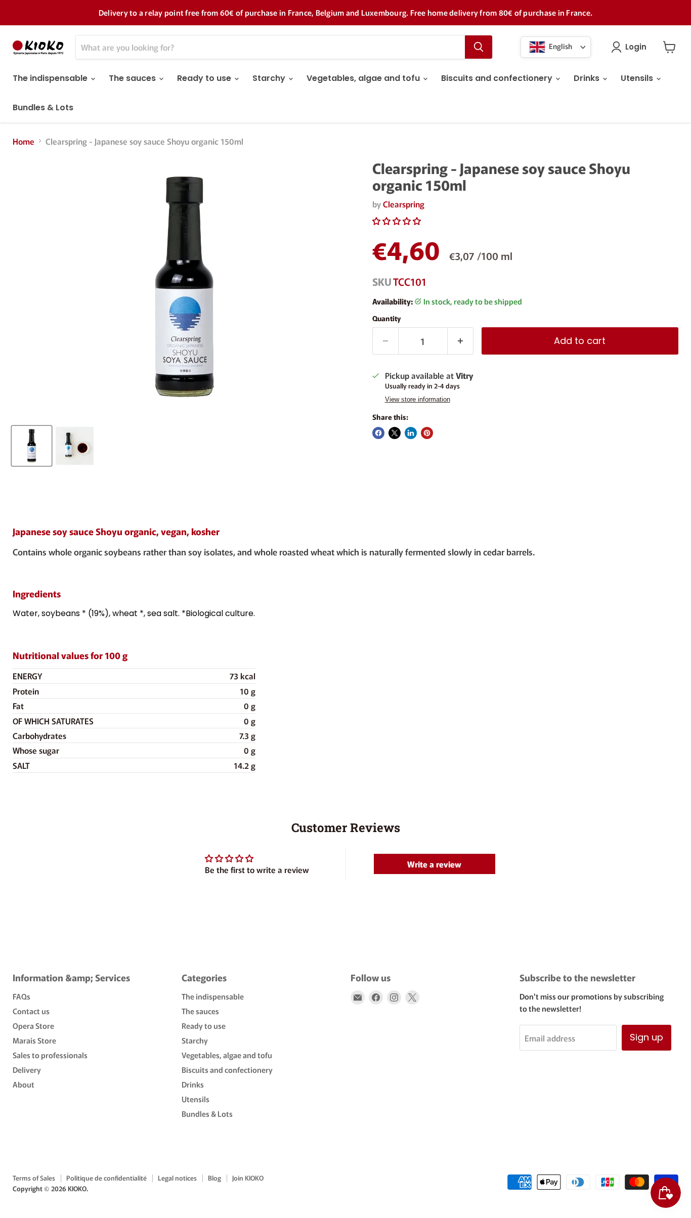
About (23, 1084)
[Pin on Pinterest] (427, 433)
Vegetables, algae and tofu (364, 78)
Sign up (646, 1037)
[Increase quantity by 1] (460, 341)
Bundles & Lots (43, 107)
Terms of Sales (34, 1178)
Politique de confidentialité (106, 1178)
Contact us (31, 1011)
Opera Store (33, 1025)
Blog (214, 1178)
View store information (417, 399)
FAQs (21, 996)
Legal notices (177, 1178)
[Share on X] (394, 433)
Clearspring (403, 204)
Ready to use (205, 78)
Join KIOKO (248, 1178)
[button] (396, 220)
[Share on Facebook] (378, 433)
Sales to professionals (50, 1055)
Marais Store (34, 1040)
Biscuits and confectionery (497, 78)
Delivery (27, 1069)
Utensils (638, 78)
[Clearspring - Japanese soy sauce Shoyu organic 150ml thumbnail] (32, 446)
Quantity (386, 318)
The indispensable (51, 78)
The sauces (133, 78)
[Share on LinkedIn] (411, 433)
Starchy (269, 78)
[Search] (478, 47)
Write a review (434, 864)
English (559, 45)
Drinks (587, 78)
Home (23, 141)
